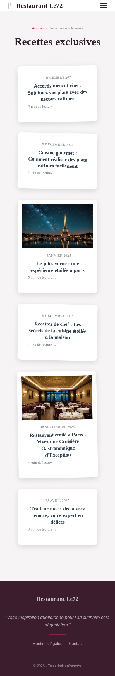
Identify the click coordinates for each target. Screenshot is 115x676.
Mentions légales (47, 643)
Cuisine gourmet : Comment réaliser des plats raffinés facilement (57, 159)
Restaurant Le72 (34, 5)
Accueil (38, 28)
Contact (76, 643)
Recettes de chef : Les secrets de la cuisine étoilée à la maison (57, 330)
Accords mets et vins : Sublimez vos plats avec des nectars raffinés (57, 92)
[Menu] (103, 5)
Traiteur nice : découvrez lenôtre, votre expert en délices (57, 515)
